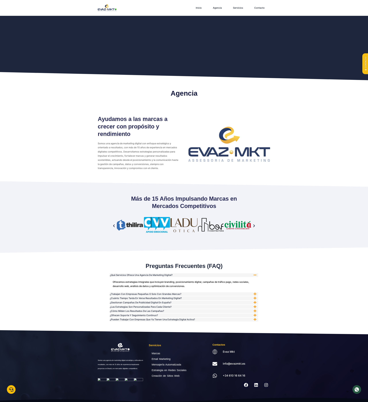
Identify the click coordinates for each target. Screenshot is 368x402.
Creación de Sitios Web (166, 375)
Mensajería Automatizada (166, 364)
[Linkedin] (256, 385)
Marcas (156, 353)
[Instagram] (266, 385)
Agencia (217, 7)
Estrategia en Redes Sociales (169, 370)
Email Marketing (161, 359)
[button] (114, 226)
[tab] (184, 275)
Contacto (259, 7)
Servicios (238, 7)
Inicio (199, 7)
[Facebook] (246, 385)
